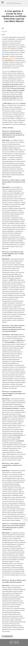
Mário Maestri (10, 58)
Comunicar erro (7, 636)
